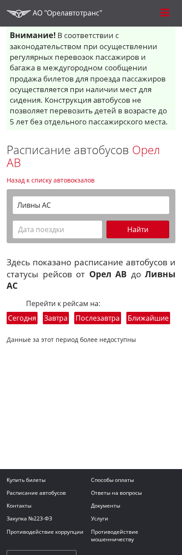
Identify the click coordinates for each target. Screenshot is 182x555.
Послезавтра (98, 318)
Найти (137, 229)
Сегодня (22, 318)
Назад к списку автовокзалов (51, 180)
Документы (105, 505)
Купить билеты (26, 480)
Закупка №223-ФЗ (29, 518)
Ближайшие (148, 318)
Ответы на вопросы (116, 493)
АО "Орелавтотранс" (66, 13)
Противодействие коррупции (45, 532)
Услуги (99, 518)
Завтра (56, 318)
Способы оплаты (112, 480)
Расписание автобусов (36, 493)
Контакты (19, 505)
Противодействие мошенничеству (114, 535)
